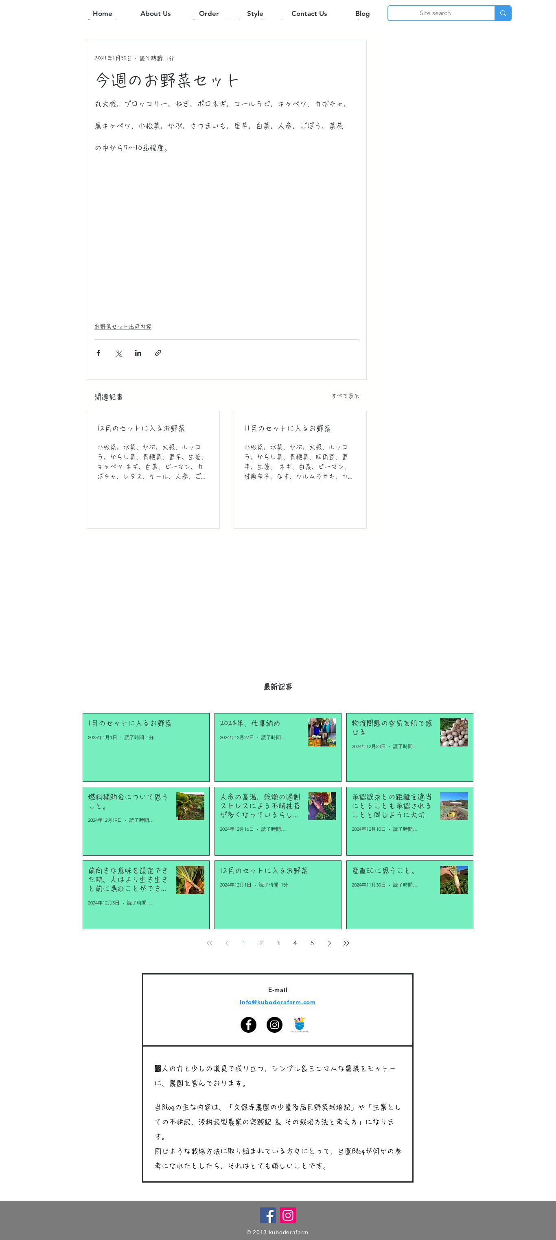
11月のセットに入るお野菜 (287, 428)
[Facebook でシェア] (98, 353)
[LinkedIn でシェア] (138, 353)
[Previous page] (226, 943)
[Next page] (329, 943)
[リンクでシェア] (158, 353)
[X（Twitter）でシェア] (118, 353)
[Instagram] (274, 1025)
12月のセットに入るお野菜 (141, 428)
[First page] (209, 943)
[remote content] (226, 233)
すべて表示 (345, 396)
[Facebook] (248, 1025)
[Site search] (503, 13)
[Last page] (346, 943)
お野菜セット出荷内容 (122, 326)
